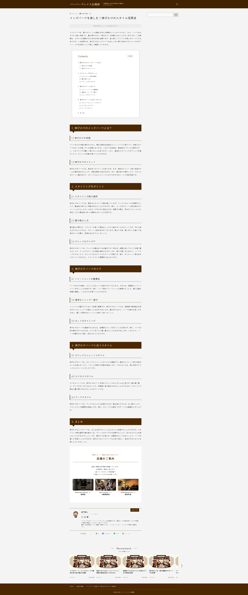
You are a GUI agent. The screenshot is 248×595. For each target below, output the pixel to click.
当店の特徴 (84, 13)
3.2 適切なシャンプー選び (88, 92)
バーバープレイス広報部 (85, 4)
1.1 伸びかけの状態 (86, 66)
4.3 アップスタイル (86, 108)
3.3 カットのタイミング (87, 95)
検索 (176, 15)
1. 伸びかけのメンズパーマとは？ (90, 62)
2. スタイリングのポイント (87, 73)
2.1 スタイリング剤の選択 (88, 76)
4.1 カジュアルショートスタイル (90, 103)
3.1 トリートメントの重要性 (89, 90)
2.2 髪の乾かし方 (85, 79)
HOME (72, 586)
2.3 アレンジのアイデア (87, 82)
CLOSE (130, 56)
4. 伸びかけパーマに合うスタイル (90, 100)
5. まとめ (81, 113)
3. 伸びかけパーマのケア (86, 86)
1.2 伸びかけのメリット (87, 68)
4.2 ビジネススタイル (87, 105)
